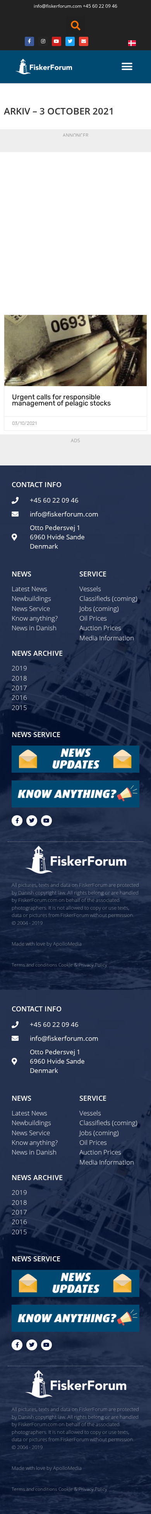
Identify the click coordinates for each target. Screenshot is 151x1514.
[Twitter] (70, 41)
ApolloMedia (67, 943)
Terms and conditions (34, 964)
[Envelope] (83, 41)
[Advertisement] (75, 231)
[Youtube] (56, 41)
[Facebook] (29, 41)
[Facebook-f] (17, 820)
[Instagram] (43, 41)
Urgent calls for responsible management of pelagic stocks (61, 400)
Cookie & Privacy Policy (82, 964)
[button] (75, 25)
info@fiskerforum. (53, 6)
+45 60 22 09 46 (100, 6)
